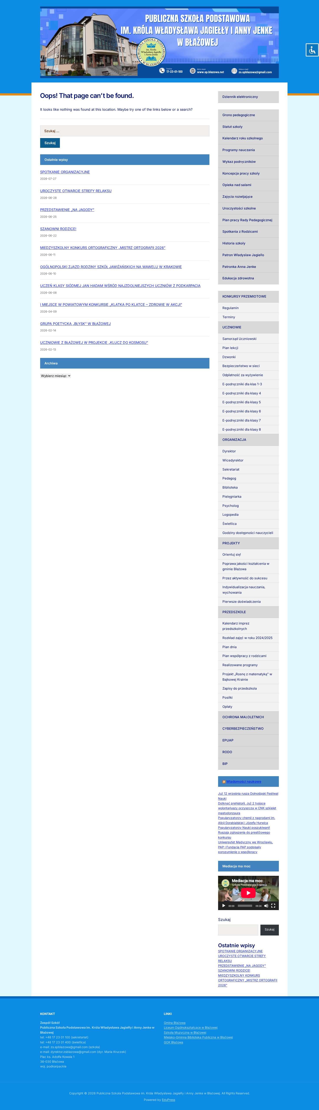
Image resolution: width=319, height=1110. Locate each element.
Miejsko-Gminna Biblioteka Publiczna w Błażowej (198, 1037)
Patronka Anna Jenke (239, 267)
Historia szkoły (233, 243)
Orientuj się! (231, 554)
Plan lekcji (230, 348)
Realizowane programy (240, 665)
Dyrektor (229, 451)
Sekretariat (230, 469)
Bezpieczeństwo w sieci (241, 366)
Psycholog (230, 506)
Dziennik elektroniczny (240, 97)
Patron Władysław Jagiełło (243, 255)
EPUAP (227, 740)
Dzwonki (229, 357)
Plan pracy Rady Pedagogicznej (247, 220)
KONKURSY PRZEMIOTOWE (244, 296)
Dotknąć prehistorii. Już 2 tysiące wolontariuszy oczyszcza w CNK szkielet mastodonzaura (247, 808)
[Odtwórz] (224, 906)
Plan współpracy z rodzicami (244, 656)
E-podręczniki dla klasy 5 (241, 402)
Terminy (228, 317)
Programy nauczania (238, 150)
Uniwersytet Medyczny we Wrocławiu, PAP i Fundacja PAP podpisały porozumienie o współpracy (245, 847)
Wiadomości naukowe (243, 781)
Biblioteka (230, 487)
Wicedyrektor (232, 460)
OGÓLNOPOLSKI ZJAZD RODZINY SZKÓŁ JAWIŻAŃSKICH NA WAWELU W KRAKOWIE (111, 267)
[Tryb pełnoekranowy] (273, 906)
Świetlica (229, 524)
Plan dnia (229, 647)
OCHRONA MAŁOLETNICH (243, 717)
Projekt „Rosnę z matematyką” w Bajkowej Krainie (247, 677)
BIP (225, 764)
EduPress (168, 1100)
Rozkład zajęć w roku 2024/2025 (247, 638)
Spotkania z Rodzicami (240, 231)
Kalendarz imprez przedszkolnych (235, 626)
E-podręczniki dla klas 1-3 (242, 384)
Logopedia (230, 514)
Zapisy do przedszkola (239, 688)
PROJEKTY (231, 543)
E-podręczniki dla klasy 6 (241, 411)
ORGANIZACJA (234, 440)
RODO (227, 752)
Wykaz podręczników (239, 162)
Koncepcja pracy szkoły (241, 173)
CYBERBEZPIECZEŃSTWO (243, 728)
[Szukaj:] (124, 130)
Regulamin (230, 308)
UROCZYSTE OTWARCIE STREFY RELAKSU (76, 191)
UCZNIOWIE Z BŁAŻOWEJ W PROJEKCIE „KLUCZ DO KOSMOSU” (94, 342)
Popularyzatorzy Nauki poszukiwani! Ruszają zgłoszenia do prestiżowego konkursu (244, 832)
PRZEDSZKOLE (234, 612)
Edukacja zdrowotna (238, 278)
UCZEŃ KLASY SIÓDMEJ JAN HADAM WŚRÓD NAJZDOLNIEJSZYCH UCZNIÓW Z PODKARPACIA (120, 285)
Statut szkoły (232, 127)
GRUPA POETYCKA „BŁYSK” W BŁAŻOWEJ (75, 323)
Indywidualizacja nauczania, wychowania (243, 590)
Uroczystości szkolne (239, 208)
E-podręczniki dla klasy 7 (241, 420)
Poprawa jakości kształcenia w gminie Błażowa (245, 566)
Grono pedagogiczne (238, 115)
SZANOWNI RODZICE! (58, 229)
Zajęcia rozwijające (237, 196)
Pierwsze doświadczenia (241, 601)
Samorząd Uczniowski (239, 339)
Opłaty (227, 707)
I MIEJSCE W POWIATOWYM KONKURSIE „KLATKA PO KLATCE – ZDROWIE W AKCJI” (111, 304)
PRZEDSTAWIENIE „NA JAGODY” (67, 210)
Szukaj (224, 919)
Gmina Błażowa (175, 1022)
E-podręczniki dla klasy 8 (241, 429)
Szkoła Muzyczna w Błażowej (185, 1032)
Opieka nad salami (236, 185)
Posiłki (227, 697)
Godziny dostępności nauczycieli (247, 533)
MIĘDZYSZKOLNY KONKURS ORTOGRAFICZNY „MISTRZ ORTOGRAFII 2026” (102, 247)
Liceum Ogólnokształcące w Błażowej (190, 1027)
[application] (248, 893)
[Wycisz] (266, 906)
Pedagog (229, 478)
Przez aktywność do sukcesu (244, 578)
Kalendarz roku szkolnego (242, 138)
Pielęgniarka (231, 496)
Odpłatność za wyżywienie (242, 375)
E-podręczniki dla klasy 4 (241, 393)
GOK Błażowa (173, 1042)
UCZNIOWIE (231, 327)
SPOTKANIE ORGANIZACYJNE (65, 172)
